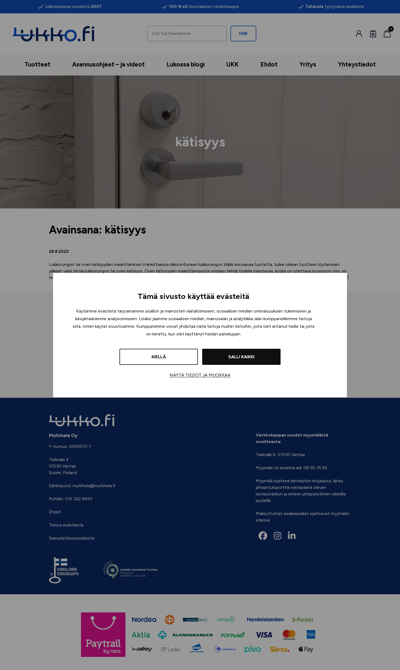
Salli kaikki (241, 356)
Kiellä (159, 356)
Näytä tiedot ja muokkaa (200, 375)
